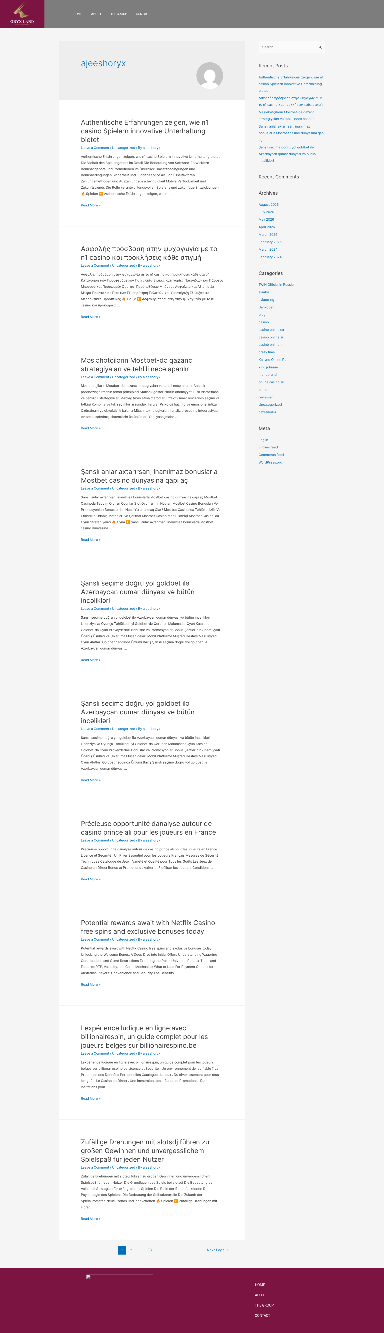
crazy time (267, 352)
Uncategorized (123, 148)
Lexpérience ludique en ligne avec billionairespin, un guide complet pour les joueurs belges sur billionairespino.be (144, 1036)
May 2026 (266, 219)
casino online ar (271, 337)
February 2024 (270, 257)
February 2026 (270, 242)
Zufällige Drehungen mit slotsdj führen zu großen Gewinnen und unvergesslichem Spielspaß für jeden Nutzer (145, 1150)
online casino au (271, 382)
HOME (78, 14)
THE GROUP (118, 14)
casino (264, 322)
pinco (263, 390)
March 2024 (268, 249)
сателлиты (267, 412)
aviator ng (266, 300)
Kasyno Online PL (272, 360)
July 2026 (266, 212)
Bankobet (266, 307)
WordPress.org (270, 462)
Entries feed (268, 447)
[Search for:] (292, 47)
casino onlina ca (271, 330)
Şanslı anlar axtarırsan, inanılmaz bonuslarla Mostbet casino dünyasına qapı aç (291, 133)
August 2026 (269, 204)
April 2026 (267, 227)
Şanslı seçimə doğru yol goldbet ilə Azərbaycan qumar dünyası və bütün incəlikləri (138, 591)
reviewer (266, 397)
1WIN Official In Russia (276, 284)
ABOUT (96, 14)
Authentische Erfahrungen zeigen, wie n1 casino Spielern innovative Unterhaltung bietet (144, 131)
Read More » (91, 205)
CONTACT (143, 14)
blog (262, 314)
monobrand (268, 374)
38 (149, 1250)
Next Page (218, 1250)
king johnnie (268, 367)
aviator (264, 292)
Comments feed (271, 455)
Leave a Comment (95, 148)
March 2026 (268, 234)
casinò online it (270, 344)
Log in (263, 440)
